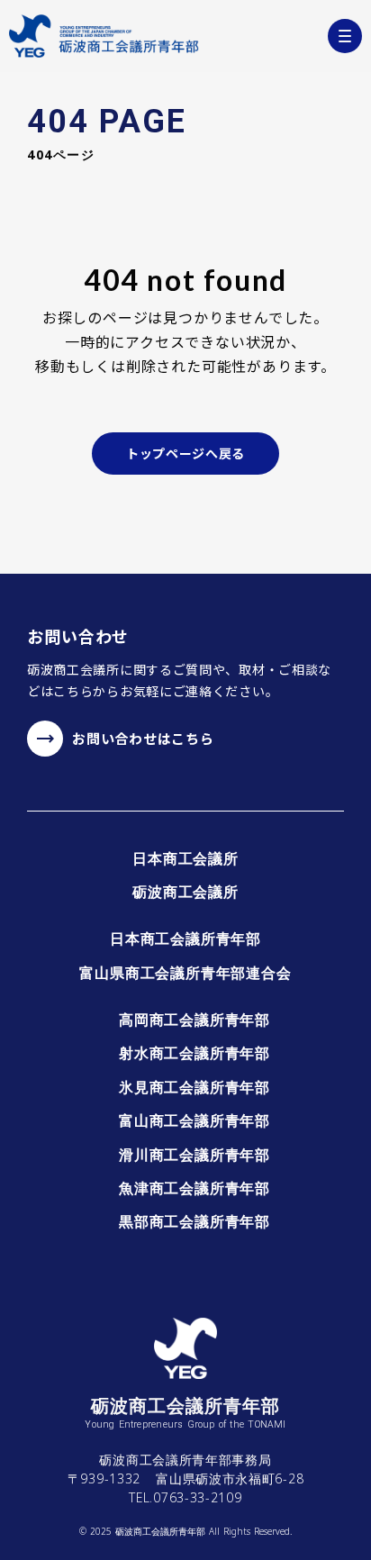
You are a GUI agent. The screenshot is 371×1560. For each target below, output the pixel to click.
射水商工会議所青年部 (194, 1053)
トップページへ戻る (185, 453)
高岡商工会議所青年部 (194, 1019)
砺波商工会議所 (185, 892)
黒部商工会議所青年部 (194, 1221)
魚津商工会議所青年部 (194, 1188)
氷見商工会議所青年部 (194, 1087)
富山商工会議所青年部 (194, 1120)
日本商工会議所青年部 (185, 938)
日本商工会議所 (185, 858)
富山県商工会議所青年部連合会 (185, 973)
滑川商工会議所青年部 (194, 1155)
